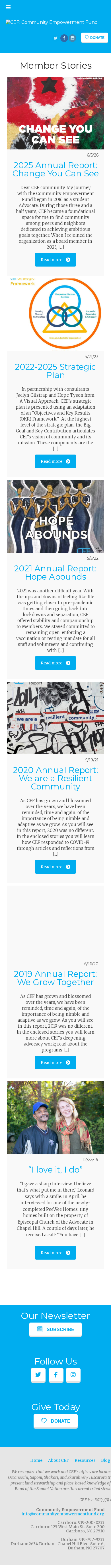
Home (36, 1460)
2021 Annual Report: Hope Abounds (55, 572)
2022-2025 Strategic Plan (55, 371)
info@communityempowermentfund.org (63, 1514)
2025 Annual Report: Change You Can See (55, 169)
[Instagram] (73, 39)
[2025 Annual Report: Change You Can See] (55, 113)
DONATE (60, 1421)
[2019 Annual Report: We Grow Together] (55, 922)
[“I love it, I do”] (55, 1117)
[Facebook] (64, 39)
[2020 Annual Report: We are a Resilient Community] (55, 718)
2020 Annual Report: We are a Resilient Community (55, 778)
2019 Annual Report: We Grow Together (55, 978)
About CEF (58, 1460)
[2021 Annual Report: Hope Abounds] (55, 516)
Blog (105, 1460)
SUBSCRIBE (60, 1329)
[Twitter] (56, 39)
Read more (51, 259)
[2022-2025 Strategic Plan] (55, 314)
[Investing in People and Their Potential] (52, 22)
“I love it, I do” (55, 1170)
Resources (85, 1460)
